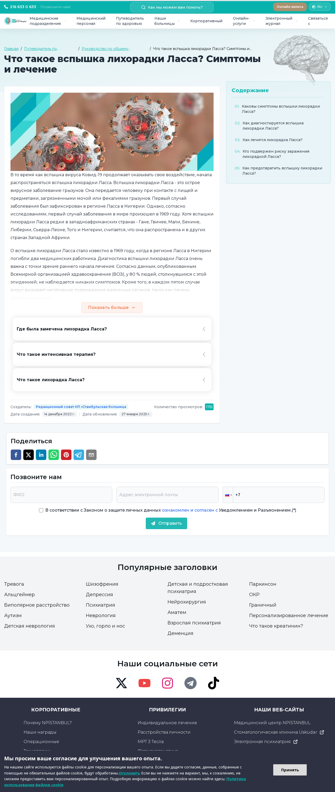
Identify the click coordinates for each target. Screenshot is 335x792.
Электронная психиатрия (262, 741)
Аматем (177, 612)
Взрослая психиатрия (194, 623)
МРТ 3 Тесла (151, 741)
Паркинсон (262, 584)
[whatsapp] (53, 455)
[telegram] (79, 455)
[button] (228, 495)
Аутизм (13, 615)
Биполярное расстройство (37, 605)
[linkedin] (41, 455)
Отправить (170, 523)
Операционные (41, 741)
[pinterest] (66, 455)
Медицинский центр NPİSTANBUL (272, 722)
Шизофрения (102, 584)
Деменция (180, 633)
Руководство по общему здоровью (105, 48)
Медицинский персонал (90, 21)
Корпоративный (206, 21)
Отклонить (129, 773)
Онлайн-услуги (241, 21)
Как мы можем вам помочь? (175, 7)
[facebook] (16, 455)
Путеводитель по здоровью (130, 21)
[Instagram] (167, 683)
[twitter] (28, 455)
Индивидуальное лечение (167, 722)
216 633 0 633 (40, 6)
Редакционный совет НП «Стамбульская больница (81, 407)
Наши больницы (164, 21)
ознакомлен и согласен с (189, 510)
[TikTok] (213, 683)
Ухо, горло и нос (105, 626)
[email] (91, 455)
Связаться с (318, 21)
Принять (290, 769)
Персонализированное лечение (288, 615)
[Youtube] (144, 683)
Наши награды (40, 732)
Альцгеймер (19, 594)
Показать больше (108, 307)
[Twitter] (121, 683)
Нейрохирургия (187, 602)
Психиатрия (100, 605)
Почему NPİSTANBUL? (48, 722)
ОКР (254, 594)
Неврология (101, 615)
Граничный (262, 605)
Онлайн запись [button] (290, 7)
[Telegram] (190, 683)
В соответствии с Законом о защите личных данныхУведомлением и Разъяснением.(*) (170, 510)
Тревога (14, 584)
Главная (11, 48)
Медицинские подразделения (45, 21)
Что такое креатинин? (276, 626)
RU (319, 7)
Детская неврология (29, 626)
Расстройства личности (164, 732)
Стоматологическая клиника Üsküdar (275, 732)
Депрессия (99, 594)
